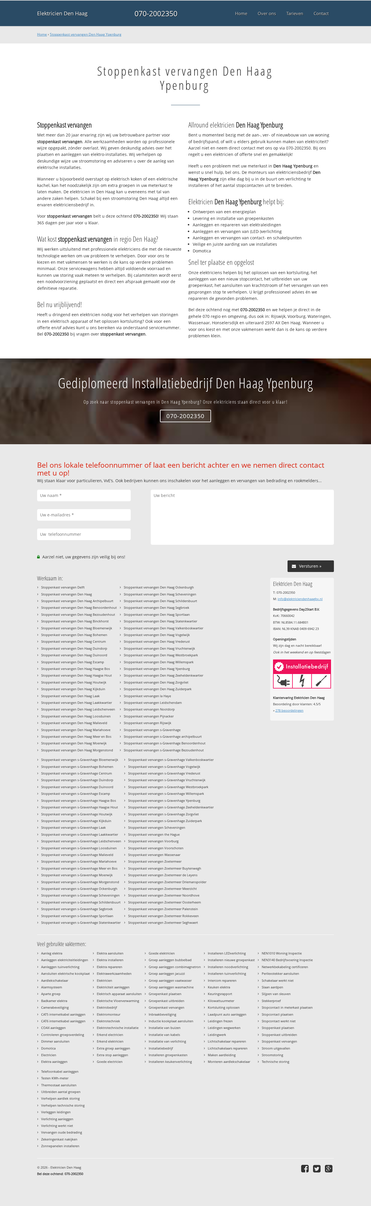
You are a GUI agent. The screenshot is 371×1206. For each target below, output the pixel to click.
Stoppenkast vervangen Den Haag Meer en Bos (76, 736)
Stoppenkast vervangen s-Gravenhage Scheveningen (80, 895)
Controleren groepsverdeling (62, 1034)
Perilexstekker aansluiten (280, 973)
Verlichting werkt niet (57, 1125)
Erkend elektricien (110, 1041)
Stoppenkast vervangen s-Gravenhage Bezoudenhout (164, 750)
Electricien (48, 1055)
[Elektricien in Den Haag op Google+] (329, 1168)
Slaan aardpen (272, 987)
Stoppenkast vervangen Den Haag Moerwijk (74, 743)
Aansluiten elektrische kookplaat (65, 973)
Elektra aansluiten (110, 953)
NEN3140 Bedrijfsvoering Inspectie (287, 960)
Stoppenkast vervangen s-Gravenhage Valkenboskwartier (171, 759)
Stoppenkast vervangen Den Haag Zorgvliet (156, 682)
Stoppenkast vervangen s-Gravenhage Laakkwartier (79, 834)
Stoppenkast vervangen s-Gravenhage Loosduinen (79, 848)
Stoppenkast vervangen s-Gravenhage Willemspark (166, 793)
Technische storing (275, 1061)
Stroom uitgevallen (276, 1048)
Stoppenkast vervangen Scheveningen (156, 827)
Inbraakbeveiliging (162, 1014)
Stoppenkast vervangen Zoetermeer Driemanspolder (167, 882)
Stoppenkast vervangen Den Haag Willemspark (159, 662)
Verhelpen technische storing (63, 1105)
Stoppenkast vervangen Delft (63, 587)
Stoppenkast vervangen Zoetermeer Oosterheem (164, 902)
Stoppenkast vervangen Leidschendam (153, 702)
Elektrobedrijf (107, 1007)
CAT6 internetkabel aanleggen (63, 1021)
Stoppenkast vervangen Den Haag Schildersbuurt (160, 601)
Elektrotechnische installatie (118, 1027)
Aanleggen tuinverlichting (60, 967)
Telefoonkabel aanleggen (60, 1071)
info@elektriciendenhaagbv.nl (300, 599)
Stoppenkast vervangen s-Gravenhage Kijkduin (76, 821)
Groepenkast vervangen (166, 1007)
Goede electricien (110, 1061)
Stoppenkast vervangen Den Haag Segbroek (156, 607)
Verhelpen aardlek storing (60, 1098)
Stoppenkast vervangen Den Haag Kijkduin (73, 689)
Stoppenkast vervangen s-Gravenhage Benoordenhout (164, 743)
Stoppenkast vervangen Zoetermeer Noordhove (163, 895)
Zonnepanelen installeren (60, 1146)
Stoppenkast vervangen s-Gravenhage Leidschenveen (81, 841)
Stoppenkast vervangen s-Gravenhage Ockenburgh (79, 888)
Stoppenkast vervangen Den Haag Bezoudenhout (78, 614)
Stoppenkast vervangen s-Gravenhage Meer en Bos (79, 868)
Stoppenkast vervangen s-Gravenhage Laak (73, 827)
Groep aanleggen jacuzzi (167, 973)
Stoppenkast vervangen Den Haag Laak (70, 696)
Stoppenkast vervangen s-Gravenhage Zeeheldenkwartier (171, 807)
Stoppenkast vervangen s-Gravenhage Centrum (76, 773)
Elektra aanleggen (54, 1061)
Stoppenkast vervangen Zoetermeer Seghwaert (163, 922)
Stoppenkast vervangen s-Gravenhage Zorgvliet (163, 814)
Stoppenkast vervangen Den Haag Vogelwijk (157, 635)
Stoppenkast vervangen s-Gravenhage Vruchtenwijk (166, 780)
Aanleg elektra (51, 953)
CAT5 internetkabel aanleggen (63, 1014)
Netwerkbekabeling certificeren (285, 967)
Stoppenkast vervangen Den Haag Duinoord (74, 655)
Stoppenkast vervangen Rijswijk (147, 723)
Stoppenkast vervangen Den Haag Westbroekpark (161, 655)
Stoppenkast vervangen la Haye (147, 696)
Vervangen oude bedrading (61, 1132)
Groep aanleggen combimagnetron (175, 967)
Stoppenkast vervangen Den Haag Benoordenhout (79, 607)
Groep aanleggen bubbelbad (170, 960)
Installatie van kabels (164, 1034)
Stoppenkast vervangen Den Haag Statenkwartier (160, 621)
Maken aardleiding (222, 1055)
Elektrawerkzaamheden (114, 973)
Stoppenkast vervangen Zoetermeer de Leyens (162, 875)
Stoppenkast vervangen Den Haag (66, 594)
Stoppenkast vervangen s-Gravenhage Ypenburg (164, 800)
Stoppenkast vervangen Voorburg (153, 841)
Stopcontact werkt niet (279, 1021)
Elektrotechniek (108, 1021)
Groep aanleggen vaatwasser (170, 980)
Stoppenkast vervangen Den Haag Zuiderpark (158, 689)
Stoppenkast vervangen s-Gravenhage (152, 730)
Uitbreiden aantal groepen (61, 1092)
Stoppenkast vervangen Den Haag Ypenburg (85, 34)
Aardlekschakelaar (54, 980)
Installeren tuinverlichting (227, 973)
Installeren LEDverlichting (227, 953)
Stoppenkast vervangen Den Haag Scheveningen (160, 594)
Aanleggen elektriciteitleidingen (64, 960)
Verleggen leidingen (56, 1112)
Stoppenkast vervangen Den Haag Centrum (73, 641)
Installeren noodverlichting (228, 967)
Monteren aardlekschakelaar (229, 1061)
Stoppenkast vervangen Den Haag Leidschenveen (78, 709)
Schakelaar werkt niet (278, 980)
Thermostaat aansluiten (59, 1085)
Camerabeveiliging (55, 1007)
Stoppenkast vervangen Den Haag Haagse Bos (75, 668)
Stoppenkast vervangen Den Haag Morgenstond (77, 750)
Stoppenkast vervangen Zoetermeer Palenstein (163, 909)
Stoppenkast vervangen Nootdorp (149, 709)
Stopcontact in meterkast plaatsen (287, 1007)
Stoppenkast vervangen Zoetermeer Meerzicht (162, 888)
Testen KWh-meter (54, 1078)
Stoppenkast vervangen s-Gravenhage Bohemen (77, 766)
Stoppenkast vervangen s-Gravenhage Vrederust (164, 773)
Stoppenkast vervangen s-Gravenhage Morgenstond (80, 882)
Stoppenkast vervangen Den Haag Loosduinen (76, 716)
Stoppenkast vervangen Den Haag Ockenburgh (159, 587)
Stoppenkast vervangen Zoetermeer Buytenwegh (164, 868)
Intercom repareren (222, 980)
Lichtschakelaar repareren (227, 1041)
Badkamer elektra (54, 1001)
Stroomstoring (272, 1055)
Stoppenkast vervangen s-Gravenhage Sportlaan (77, 916)
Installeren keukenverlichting (170, 1061)
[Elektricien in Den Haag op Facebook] (305, 1168)
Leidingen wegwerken (224, 1027)
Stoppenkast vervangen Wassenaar (154, 854)
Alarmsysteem (51, 987)
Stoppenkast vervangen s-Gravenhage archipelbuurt (163, 736)
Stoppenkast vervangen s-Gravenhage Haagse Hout (79, 807)
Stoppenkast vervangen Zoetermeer (154, 861)
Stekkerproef (271, 1001)
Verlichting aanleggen (57, 1119)
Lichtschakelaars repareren (228, 1048)
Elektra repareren (109, 967)
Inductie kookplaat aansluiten (171, 1021)
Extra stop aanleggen (112, 1055)
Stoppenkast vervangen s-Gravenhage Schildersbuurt (81, 902)
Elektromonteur (108, 1014)
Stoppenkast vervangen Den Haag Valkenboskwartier (163, 628)
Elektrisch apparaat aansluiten (119, 994)
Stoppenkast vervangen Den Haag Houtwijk (73, 682)
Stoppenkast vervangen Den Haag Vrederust (157, 641)
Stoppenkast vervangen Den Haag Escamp (72, 662)
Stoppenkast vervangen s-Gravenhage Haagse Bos (78, 800)
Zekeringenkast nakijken (59, 1139)
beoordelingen (289, 710)
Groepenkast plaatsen (165, 994)
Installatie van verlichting (167, 1041)
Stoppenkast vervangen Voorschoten (155, 848)
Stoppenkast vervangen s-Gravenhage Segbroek (77, 909)
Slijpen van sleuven (276, 994)
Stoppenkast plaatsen (278, 1027)
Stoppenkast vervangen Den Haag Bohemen (74, 635)
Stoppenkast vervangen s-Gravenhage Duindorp (77, 780)
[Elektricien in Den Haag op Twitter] (317, 1168)
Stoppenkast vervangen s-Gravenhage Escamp (75, 793)
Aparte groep (51, 994)
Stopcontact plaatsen (277, 1014)
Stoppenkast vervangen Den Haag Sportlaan (157, 614)
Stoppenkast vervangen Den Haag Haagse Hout (76, 675)
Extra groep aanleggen (113, 1048)
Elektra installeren (110, 960)
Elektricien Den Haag (62, 13)
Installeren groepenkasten (168, 1055)
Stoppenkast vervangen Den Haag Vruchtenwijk (159, 648)
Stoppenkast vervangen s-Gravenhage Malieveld (77, 854)
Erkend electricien (110, 1034)
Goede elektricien (162, 953)
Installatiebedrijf (161, 1048)
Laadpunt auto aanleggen (227, 1014)
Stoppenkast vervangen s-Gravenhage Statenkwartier (81, 922)
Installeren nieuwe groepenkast (231, 960)
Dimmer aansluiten (55, 1041)
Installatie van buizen (165, 1027)
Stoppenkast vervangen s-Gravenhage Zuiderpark (165, 821)
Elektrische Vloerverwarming (118, 1001)
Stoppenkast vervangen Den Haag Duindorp (74, 648)
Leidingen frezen (220, 1021)
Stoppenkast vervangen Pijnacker (149, 716)
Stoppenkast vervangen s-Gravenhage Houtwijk (76, 814)
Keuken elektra (219, 987)
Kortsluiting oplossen (224, 1007)
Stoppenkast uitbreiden (279, 1034)
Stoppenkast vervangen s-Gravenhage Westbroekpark (168, 787)
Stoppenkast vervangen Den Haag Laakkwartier (76, 702)
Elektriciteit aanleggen (113, 987)
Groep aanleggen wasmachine (171, 987)
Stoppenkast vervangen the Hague (154, 834)
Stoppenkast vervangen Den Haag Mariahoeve (75, 730)
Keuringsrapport (220, 994)
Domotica (48, 1048)
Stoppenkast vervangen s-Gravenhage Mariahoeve (79, 861)
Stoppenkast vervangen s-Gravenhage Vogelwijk (164, 766)
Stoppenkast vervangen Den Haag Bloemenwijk (76, 628)
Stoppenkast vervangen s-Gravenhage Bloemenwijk (79, 759)
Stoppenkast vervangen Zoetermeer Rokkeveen (163, 916)
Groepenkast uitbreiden (166, 1001)
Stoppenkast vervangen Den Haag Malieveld (74, 723)
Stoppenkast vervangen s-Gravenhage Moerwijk (77, 875)
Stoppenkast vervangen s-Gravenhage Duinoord (77, 787)
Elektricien (104, 980)
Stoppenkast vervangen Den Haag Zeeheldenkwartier (163, 675)
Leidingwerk (217, 1034)
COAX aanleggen (53, 1027)
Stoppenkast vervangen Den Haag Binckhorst (75, 621)
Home (42, 34)
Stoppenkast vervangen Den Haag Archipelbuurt (77, 601)
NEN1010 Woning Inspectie (282, 953)
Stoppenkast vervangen (279, 1041)
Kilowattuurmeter (221, 1001)
